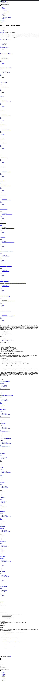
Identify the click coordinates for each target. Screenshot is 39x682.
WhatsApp (3, 674)
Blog (3, 14)
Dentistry (3, 27)
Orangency (9, 656)
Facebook (3, 672)
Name (1, 615)
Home (3, 7)
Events (5, 12)
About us (3, 15)
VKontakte (4, 678)
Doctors (5, 10)
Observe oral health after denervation (8, 340)
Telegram (3, 675)
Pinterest (3, 676)
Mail (3, 679)
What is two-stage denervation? (7, 339)
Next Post (1, 602)
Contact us (3, 18)
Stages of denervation (5, 338)
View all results (2, 4)
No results (7, 4)
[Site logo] (3, 1)
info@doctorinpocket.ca (8, 633)
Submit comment (2, 623)
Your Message (2, 621)
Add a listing (2, 20)
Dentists (7, 11)
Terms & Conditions (7, 17)
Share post (3, 30)
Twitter (3, 673)
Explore (3, 8)
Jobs (4, 13)
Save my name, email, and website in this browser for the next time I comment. (13, 622)
